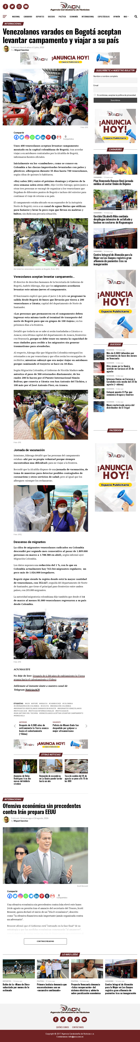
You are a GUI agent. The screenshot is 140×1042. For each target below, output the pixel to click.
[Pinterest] (48, 137)
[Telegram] (37, 137)
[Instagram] (27, 137)
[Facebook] (16, 137)
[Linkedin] (43, 137)
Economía (74, 16)
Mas (125, 16)
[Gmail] (59, 137)
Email (96, 85)
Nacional (16, 16)
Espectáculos (104, 16)
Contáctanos (78, 1027)
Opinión (116, 16)
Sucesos (51, 16)
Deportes (40, 16)
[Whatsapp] (32, 137)
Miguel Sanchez (21, 821)
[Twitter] (21, 137)
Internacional (88, 16)
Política (62, 16)
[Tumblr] (53, 137)
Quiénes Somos (62, 1027)
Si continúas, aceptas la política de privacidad (116, 95)
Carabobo (28, 16)
